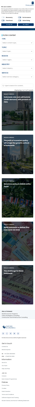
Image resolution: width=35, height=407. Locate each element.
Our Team (4, 365)
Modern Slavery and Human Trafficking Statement (15, 400)
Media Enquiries (6, 349)
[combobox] (16, 43)
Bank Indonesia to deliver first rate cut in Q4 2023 (16, 228)
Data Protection (6, 391)
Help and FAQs (6, 368)
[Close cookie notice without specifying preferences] (33, 3)
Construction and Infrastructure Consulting (15, 317)
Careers (4, 376)
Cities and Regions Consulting (10, 315)
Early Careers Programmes (9, 379)
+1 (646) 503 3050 (9, 356)
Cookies (4, 388)
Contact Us (5, 346)
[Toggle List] (31, 43)
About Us (4, 362)
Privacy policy (30, 5)
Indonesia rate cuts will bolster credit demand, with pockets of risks (17, 99)
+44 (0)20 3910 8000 (9, 353)
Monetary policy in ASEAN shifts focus (17, 185)
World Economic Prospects (10, 314)
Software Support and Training (10, 397)
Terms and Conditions (8, 394)
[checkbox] (3, 17)
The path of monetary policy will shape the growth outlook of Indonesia (16, 143)
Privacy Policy (5, 385)
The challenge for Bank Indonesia (14, 272)
